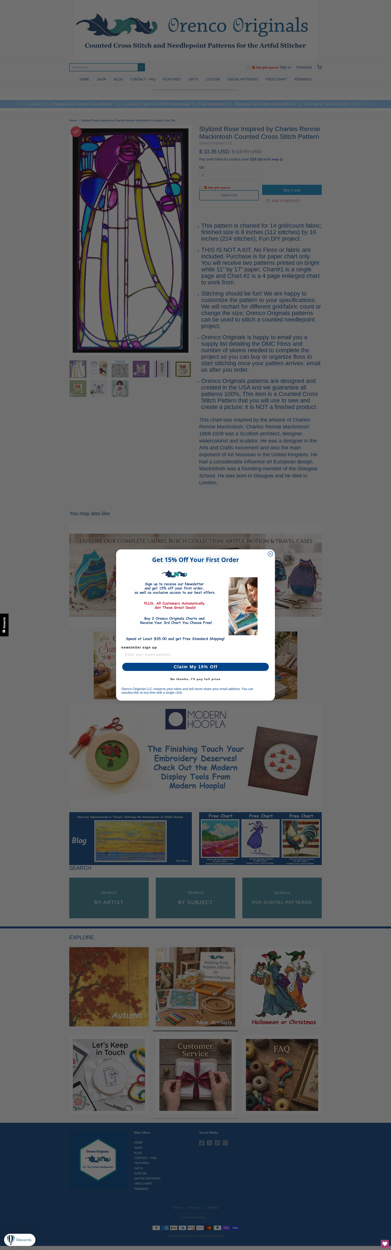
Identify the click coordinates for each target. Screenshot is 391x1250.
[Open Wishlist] (385, 1244)
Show (4, 625)
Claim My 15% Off (195, 666)
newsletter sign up (139, 647)
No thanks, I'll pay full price (195, 679)
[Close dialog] (270, 553)
